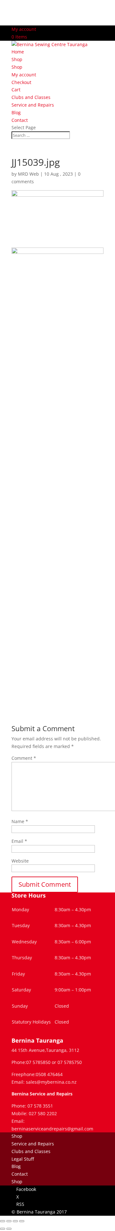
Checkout (21, 82)
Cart (16, 90)
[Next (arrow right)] (9, 1229)
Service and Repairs (33, 105)
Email (19, 841)
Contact (20, 120)
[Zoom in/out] (2, 1221)
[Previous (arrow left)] (2, 1229)
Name (20, 821)
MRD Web (28, 174)
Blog (16, 112)
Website (20, 861)
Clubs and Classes (31, 97)
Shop (17, 59)
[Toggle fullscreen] (9, 1221)
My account (24, 29)
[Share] (15, 1221)
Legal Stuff (23, 1159)
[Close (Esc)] (21, 1221)
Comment (24, 758)
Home (18, 52)
